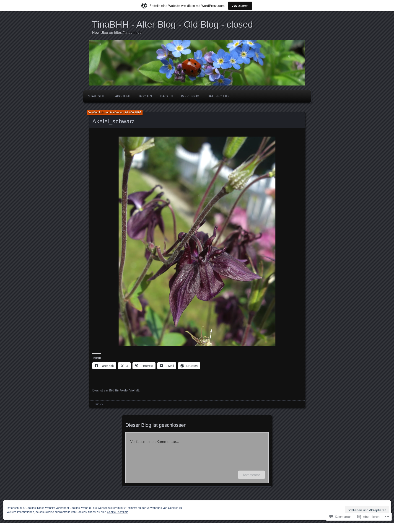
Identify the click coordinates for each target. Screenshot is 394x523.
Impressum (190, 96)
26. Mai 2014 (133, 112)
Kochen (145, 96)
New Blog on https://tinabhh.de (117, 32)
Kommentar (251, 475)
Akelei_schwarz (113, 121)
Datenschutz (218, 96)
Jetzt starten (240, 5)
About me (123, 96)
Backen (166, 96)
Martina (114, 112)
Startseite (97, 96)
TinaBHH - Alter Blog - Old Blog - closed (172, 24)
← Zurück (97, 404)
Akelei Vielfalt (129, 390)
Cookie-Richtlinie (117, 512)
